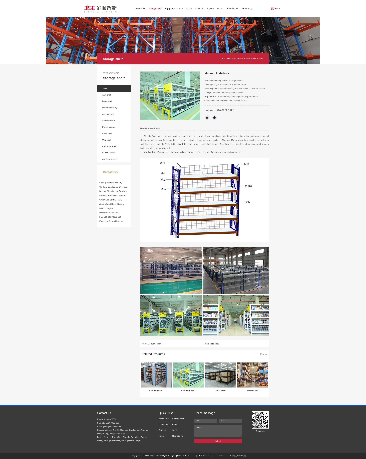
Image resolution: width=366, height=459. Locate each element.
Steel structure (108, 120)
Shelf (104, 88)
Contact (199, 8)
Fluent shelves (108, 153)
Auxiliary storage (109, 159)
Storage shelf (155, 8)
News (220, 8)
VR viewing (247, 8)
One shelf (106, 140)
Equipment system (174, 8)
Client (189, 8)
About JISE (140, 8)
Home (240, 58)
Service (210, 8)
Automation (107, 133)
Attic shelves (108, 114)
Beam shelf (107, 101)
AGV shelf (106, 95)
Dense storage (109, 127)
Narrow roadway (109, 108)
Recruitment (232, 8)
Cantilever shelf (109, 146)
